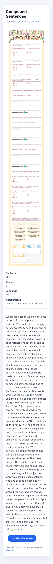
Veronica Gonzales (31, 21)
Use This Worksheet (22, 538)
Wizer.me (10, 550)
